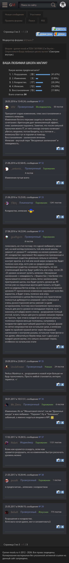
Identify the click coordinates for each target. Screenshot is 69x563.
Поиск (32, 21)
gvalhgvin (16, 237)
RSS (43, 21)
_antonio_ (16, 169)
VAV (13, 107)
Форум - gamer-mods (16, 49)
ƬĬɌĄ (14, 203)
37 (42, 437)
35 (42, 361)
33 (42, 197)
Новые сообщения (14, 14)
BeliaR (14, 512)
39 (42, 507)
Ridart (14, 443)
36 (42, 399)
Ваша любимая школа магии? (34, 52)
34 (42, 231)
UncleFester (17, 367)
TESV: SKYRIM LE (36, 49)
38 (42, 475)
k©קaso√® (29, 40)
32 (42, 163)
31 (42, 101)
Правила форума (13, 21)
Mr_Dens (16, 404)
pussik (14, 480)
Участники (35, 14)
